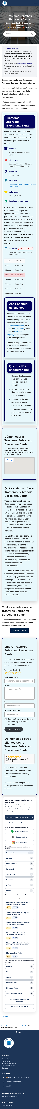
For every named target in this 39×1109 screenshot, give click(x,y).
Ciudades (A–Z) (7, 1105)
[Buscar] (31, 33)
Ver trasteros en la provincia (19, 823)
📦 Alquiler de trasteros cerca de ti (17, 1077)
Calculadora (6, 1059)
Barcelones (19, 329)
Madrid (8, 1086)
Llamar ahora (19, 630)
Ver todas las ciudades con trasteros (19, 1000)
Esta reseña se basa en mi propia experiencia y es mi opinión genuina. (20, 721)
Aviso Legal (6, 1061)
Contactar (5, 1068)
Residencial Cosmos (24, 64)
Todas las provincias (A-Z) (10, 1096)
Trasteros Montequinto (13, 1082)
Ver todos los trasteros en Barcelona (19, 817)
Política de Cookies (8, 1066)
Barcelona (6, 1016)
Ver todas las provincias (19, 1006)
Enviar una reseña (13, 729)
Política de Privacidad (9, 1063)
